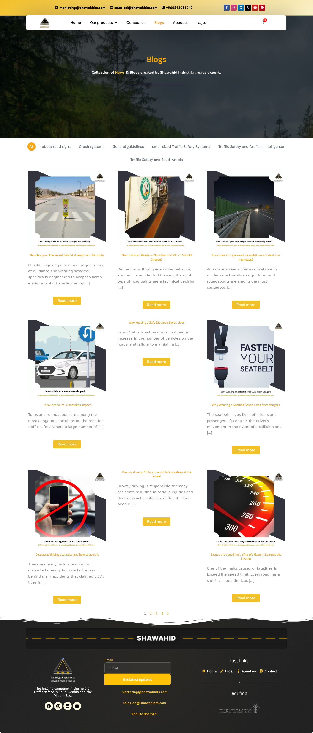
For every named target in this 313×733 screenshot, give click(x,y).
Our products (101, 22)
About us (180, 22)
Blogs (159, 22)
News (120, 72)
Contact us (135, 22)
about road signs (56, 146)
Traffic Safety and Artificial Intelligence (251, 146)
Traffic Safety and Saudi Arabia (156, 159)
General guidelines (128, 146)
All (31, 146)
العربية (203, 22)
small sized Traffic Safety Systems (181, 146)
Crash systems (91, 146)
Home (76, 22)
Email (108, 660)
